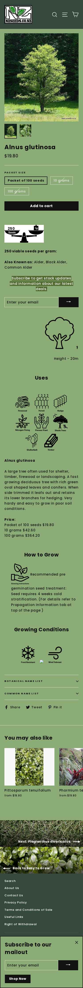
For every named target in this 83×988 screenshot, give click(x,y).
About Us (11, 888)
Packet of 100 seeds (26, 180)
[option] (41, 77)
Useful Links (13, 917)
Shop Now (17, 978)
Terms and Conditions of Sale (28, 910)
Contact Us (13, 895)
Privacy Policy (15, 902)
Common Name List (21, 693)
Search (10, 881)
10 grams (61, 180)
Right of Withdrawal (20, 924)
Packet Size (15, 172)
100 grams (17, 191)
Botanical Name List (23, 681)
